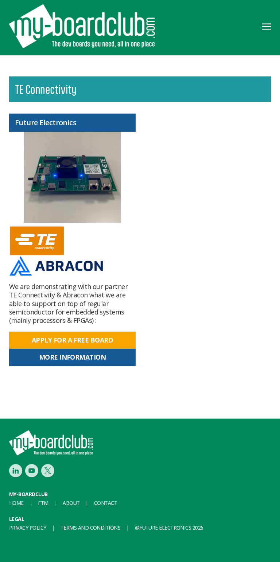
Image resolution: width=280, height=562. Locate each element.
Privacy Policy (27, 527)
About (71, 502)
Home (16, 502)
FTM (43, 502)
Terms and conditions (90, 527)
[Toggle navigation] (266, 25)
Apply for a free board (72, 340)
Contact (105, 502)
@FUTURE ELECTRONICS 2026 (169, 527)
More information (72, 357)
